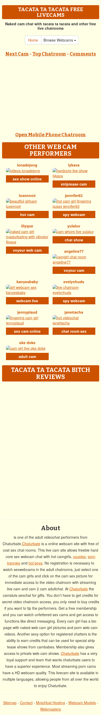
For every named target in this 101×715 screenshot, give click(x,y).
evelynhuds (73, 281)
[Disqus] (50, 448)
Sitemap (10, 702)
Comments (83, 54)
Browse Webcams (59, 40)
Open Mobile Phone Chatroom (50, 135)
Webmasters (50, 709)
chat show (74, 239)
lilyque (27, 225)
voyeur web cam (27, 250)
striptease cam (74, 184)
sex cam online (27, 331)
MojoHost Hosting (50, 702)
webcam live (27, 300)
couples (79, 556)
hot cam (27, 214)
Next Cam (17, 54)
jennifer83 (74, 195)
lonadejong (27, 165)
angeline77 (74, 251)
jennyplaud (27, 312)
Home (33, 40)
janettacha (73, 312)
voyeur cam (74, 270)
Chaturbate (31, 543)
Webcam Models (82, 702)
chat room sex (73, 331)
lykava (74, 165)
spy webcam (74, 214)
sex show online (27, 178)
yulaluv (73, 225)
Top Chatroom (49, 54)
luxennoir (27, 195)
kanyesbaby (27, 281)
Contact (26, 702)
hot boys (35, 563)
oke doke (27, 342)
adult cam (27, 356)
